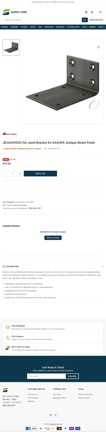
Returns (31, 401)
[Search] (85, 20)
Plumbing (14, 27)
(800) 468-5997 (9, 405)
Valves (33, 27)
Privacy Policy (84, 398)
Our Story (57, 394)
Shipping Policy (59, 398)
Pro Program (33, 398)
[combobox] (45, 20)
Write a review (53, 237)
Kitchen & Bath (73, 27)
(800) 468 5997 (35, 208)
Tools (84, 27)
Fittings (24, 27)
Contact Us (32, 394)
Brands (92, 27)
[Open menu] (100, 12)
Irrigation (49, 27)
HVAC (40, 27)
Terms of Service (85, 394)
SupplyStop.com (56, 424)
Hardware (60, 27)
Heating (4, 27)
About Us (101, 27)
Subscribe (72, 376)
